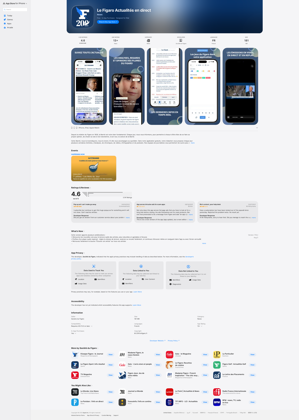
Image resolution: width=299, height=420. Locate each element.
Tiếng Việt (243, 412)
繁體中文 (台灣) (252, 412)
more (193, 143)
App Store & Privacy (93, 415)
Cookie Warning (106, 415)
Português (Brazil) (231, 412)
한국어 (222, 412)
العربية (188, 412)
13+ (198, 326)
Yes (72, 333)
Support (116, 415)
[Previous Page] (69, 86)
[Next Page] (260, 86)
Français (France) (213, 412)
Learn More (137, 292)
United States (167, 412)
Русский (195, 412)
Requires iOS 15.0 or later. (80, 326)
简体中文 (202, 412)
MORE (128, 217)
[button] (15, 15)
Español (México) (179, 412)
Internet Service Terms (78, 415)
